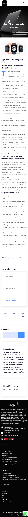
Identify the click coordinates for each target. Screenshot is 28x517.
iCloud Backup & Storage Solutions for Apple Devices (14, 479)
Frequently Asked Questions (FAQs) (10, 501)
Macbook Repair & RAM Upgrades (9, 451)
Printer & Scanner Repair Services (9, 461)
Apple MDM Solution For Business (9, 457)
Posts (17, 27)
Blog (3, 495)
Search (6, 330)
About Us (4, 489)
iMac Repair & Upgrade (7, 453)
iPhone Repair (5, 455)
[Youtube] (5, 439)
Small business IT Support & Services (10, 477)
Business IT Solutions (6, 473)
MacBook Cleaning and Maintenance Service (12, 464)
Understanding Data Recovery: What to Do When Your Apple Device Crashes (13, 363)
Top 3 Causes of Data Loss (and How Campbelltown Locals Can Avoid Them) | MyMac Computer (13, 373)
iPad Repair (4, 450)
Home (11, 27)
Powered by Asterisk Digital (14, 515)
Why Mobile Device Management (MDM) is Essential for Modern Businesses (13, 358)
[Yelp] (7, 439)
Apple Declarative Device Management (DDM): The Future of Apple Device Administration (13, 353)
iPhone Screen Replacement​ (15, 154)
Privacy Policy (5, 499)
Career (3, 497)
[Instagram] (10, 439)
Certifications (5, 491)
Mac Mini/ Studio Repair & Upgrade (10, 463)
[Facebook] (2, 439)
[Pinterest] (12, 439)
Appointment (4, 493)
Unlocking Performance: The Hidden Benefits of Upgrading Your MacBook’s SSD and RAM (12, 368)
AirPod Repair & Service (7, 448)
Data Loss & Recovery (7, 459)
